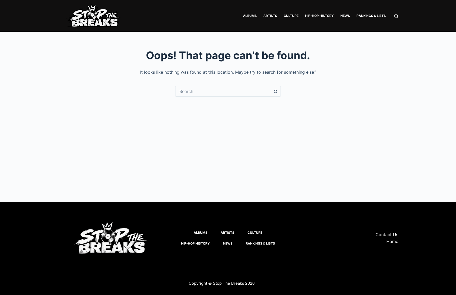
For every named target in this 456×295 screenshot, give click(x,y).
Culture (291, 16)
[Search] (396, 16)
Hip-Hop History (319, 16)
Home (392, 241)
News (345, 16)
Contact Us (387, 234)
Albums (250, 16)
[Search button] (275, 91)
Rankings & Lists (371, 16)
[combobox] (222, 91)
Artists (270, 16)
